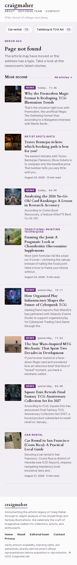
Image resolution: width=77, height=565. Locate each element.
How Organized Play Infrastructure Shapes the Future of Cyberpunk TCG (45, 300)
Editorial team (30, 11)
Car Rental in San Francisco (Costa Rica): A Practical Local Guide (46, 445)
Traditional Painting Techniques (42, 230)
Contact (53, 11)
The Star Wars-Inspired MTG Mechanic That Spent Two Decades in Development (47, 348)
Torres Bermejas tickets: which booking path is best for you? (46, 146)
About (10, 11)
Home (9, 534)
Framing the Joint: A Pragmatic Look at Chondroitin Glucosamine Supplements (45, 244)
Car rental (33, 435)
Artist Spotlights (39, 137)
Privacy (10, 538)
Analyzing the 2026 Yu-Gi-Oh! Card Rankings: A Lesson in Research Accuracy (48, 200)
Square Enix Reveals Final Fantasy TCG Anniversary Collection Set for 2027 (45, 396)
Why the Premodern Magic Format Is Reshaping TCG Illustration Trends (46, 98)
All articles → (63, 77)
